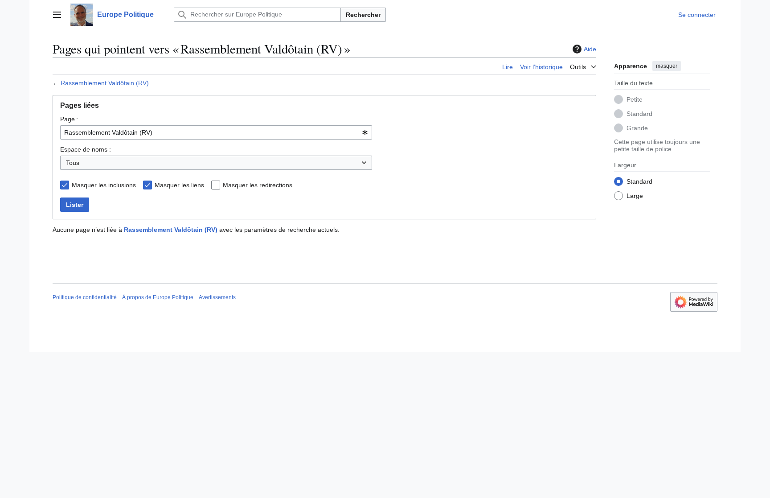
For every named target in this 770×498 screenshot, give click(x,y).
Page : (69, 119)
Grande (637, 128)
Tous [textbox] (72, 162)
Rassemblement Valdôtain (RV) (105, 82)
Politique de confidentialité (85, 297)
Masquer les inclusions (104, 185)
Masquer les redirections (257, 185)
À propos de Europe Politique (157, 297)
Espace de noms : (85, 149)
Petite (635, 99)
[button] (57, 15)
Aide (590, 49)
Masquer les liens (179, 185)
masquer (666, 66)
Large (635, 195)
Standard (639, 113)
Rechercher (363, 14)
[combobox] (216, 132)
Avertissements (217, 297)
